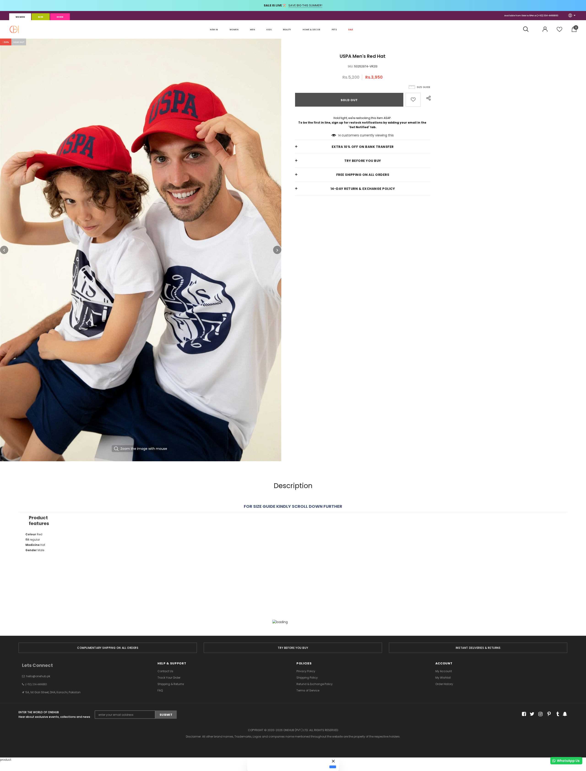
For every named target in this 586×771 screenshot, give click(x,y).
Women (20, 17)
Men (40, 17)
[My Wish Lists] (559, 31)
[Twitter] (531, 714)
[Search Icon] (528, 29)
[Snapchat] (564, 714)
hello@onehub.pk (38, 676)
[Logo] (14, 29)
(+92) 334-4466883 (547, 15)
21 (339, 135)
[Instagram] (540, 714)
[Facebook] (523, 714)
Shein (60, 17)
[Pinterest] (548, 714)
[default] (332, 766)
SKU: (350, 66)
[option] (140, 250)
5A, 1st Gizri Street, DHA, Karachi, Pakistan (53, 692)
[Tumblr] (556, 714)
